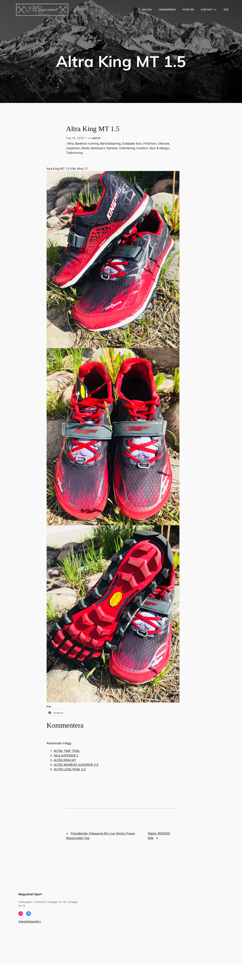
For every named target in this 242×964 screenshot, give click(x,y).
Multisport (98, 148)
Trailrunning (74, 152)
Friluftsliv (149, 143)
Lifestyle (163, 143)
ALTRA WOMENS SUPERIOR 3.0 (76, 764)
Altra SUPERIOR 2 (66, 755)
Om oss (147, 9)
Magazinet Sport (30, 894)
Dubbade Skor (132, 143)
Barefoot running (87, 143)
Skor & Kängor (159, 148)
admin (96, 138)
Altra (70, 143)
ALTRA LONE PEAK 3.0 (70, 769)
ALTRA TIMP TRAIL (67, 751)
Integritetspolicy (29, 921)
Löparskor (73, 148)
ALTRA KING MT (65, 760)
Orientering (127, 148)
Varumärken (167, 9)
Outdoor (142, 148)
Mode (85, 148)
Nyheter (188, 9)
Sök (226, 9)
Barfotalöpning (110, 143)
